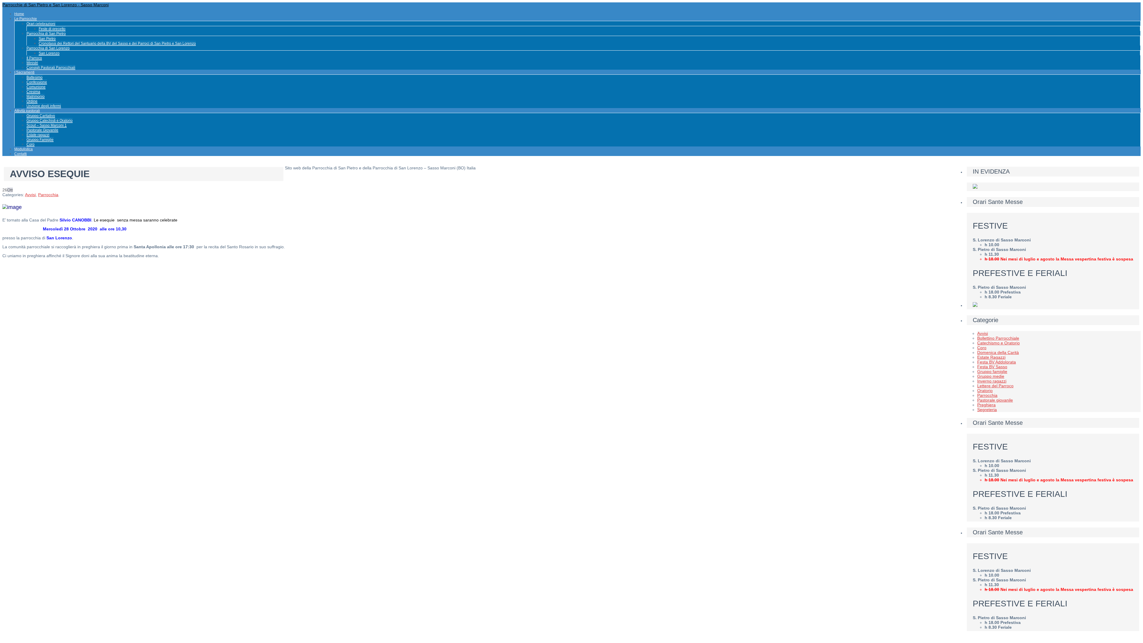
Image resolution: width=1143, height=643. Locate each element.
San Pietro (47, 39)
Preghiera (986, 404)
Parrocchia (48, 194)
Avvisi (30, 194)
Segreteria (987, 409)
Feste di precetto (52, 29)
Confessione (36, 82)
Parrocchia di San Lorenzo (48, 48)
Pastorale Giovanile (42, 130)
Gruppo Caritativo (40, 116)
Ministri (32, 63)
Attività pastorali (27, 111)
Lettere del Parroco (995, 385)
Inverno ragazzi (991, 381)
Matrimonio (35, 96)
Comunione (36, 87)
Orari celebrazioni (40, 24)
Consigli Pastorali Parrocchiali (50, 67)
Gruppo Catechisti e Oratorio (49, 120)
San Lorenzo (49, 53)
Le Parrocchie (25, 19)
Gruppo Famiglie (40, 140)
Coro (30, 144)
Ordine (32, 101)
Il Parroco (34, 58)
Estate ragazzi (37, 135)
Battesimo (34, 77)
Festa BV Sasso (992, 366)
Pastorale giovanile (995, 400)
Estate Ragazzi (991, 357)
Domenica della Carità (998, 352)
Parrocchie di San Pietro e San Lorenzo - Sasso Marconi (55, 4)
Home (19, 14)
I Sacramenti (24, 72)
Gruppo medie (990, 376)
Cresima (33, 92)
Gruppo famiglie (992, 371)
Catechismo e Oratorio (998, 343)
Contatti (20, 154)
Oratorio (985, 390)
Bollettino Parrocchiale (998, 338)
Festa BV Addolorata (996, 362)
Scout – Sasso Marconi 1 (46, 125)
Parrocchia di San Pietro (46, 34)
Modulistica (23, 149)
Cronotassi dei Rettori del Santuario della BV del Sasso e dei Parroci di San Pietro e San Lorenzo (117, 43)
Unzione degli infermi (43, 106)
